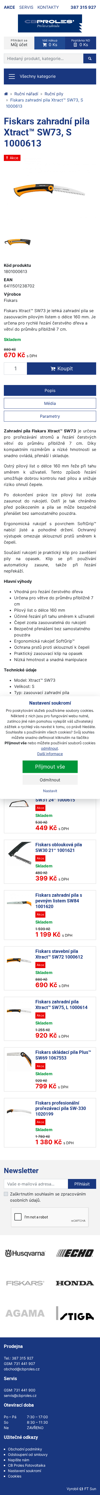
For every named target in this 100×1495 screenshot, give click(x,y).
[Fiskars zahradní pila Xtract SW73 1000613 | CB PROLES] (50, 23)
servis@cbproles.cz (20, 1395)
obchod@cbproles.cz (22, 1369)
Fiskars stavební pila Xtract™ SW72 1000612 (59, 954)
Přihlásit (82, 1183)
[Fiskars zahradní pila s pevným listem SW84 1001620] (19, 904)
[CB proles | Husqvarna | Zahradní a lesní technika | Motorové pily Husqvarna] (6, 93)
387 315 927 (83, 7)
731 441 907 (24, 1363)
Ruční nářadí (26, 93)
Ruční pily (54, 93)
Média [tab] (50, 403)
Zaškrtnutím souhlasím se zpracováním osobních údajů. (48, 1197)
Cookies (14, 1476)
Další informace (50, 753)
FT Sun (90, 1489)
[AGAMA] (25, 1313)
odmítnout (49, 748)
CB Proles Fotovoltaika (26, 1465)
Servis (26, 7)
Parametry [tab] (50, 416)
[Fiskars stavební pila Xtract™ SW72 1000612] (19, 961)
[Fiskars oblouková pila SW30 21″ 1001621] (19, 854)
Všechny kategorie (38, 76)
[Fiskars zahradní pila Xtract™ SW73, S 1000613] (18, 242)
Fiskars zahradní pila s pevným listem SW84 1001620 (58, 900)
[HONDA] (75, 1283)
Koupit (65, 368)
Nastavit (50, 791)
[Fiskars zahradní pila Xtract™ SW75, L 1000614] (19, 1011)
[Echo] (75, 1253)
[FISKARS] (25, 1283)
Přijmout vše (50, 767)
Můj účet (19, 43)
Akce (9, 7)
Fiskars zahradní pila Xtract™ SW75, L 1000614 (61, 1004)
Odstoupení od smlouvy (28, 1454)
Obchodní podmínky (25, 1449)
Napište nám (18, 1460)
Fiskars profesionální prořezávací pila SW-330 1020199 (60, 1108)
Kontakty (48, 7)
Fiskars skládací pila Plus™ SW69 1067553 (63, 1055)
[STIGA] (75, 1313)
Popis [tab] (50, 390)
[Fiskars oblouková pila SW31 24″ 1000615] (19, 803)
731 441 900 (24, 1390)
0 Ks (50, 43)
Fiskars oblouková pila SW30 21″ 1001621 (58, 847)
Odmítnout (50, 779)
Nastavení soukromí (24, 1470)
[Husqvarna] (25, 1253)
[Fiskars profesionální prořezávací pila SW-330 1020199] (19, 1112)
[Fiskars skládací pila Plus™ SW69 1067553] (19, 1061)
